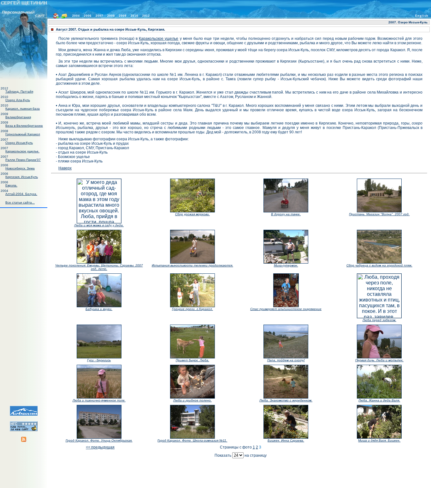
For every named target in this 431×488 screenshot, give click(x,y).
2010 (134, 15)
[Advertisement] (24, 305)
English (421, 15)
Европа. (11, 185)
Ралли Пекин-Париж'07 (23, 160)
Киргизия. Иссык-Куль (21, 177)
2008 (111, 15)
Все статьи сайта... (20, 202)
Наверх (65, 168)
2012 (146, 15)
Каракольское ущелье (158, 38)
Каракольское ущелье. (22, 151)
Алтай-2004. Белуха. (21, 194)
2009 (123, 15)
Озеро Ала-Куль (17, 100)
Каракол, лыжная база (22, 108)
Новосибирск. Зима (20, 168)
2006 (88, 15)
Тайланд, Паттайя (19, 91)
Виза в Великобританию (24, 125)
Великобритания (18, 117)
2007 (99, 15)
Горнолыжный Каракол (22, 134)
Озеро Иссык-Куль (19, 142)
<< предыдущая (100, 447)
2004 (76, 15)
